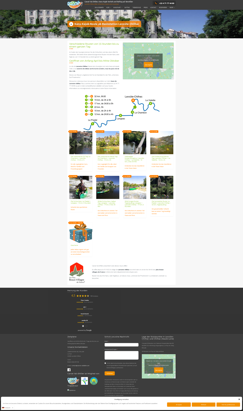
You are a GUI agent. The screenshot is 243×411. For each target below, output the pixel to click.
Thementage (137, 7)
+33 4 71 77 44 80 (166, 3)
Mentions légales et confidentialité (148, 60)
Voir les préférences (228, 405)
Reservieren (163, 7)
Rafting (127, 7)
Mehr (171, 7)
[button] (239, 399)
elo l (84, 307)
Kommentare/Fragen (111, 349)
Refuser (203, 405)
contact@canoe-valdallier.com (80, 366)
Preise (146, 7)
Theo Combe (85, 300)
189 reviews (94, 296)
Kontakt (153, 7)
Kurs (108, 7)
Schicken (110, 373)
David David (85, 314)
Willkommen (99, 7)
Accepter (179, 405)
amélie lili (85, 321)
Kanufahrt (117, 7)
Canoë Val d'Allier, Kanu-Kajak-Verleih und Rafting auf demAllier (109, 2)
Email (106, 341)
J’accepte (148, 64)
